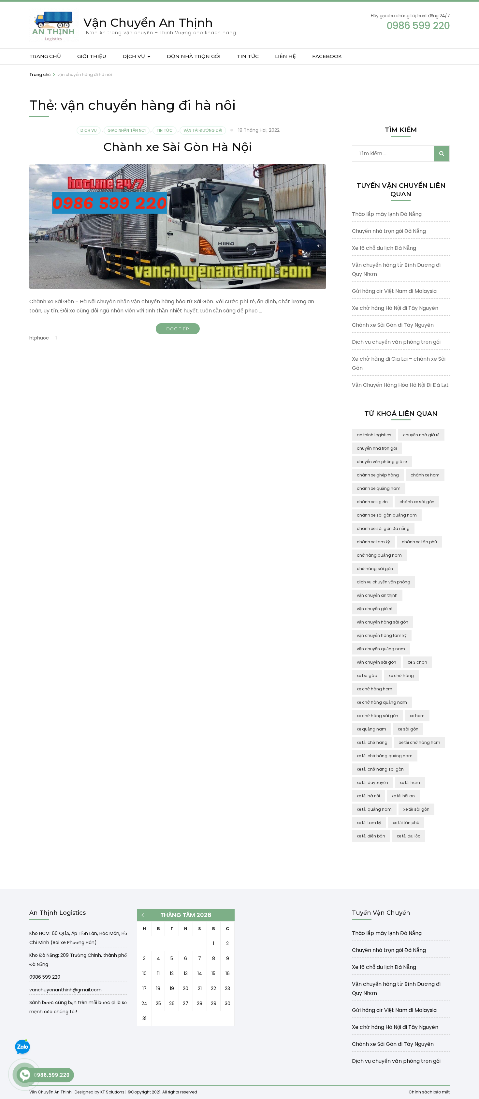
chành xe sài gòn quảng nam (387, 515)
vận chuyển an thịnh (377, 595)
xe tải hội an (403, 796)
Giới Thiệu (91, 56)
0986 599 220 (44, 977)
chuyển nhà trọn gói (377, 448)
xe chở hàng (401, 675)
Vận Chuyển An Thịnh (148, 22)
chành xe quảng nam (378, 488)
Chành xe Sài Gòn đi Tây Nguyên (393, 325)
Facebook (327, 56)
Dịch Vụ (134, 56)
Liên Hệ (285, 56)
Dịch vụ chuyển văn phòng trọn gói (396, 342)
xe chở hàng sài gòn (377, 715)
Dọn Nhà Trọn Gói (194, 56)
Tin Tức (248, 56)
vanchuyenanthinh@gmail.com (65, 989)
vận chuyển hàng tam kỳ (382, 635)
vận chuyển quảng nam (381, 649)
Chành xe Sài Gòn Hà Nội (177, 147)
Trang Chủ (45, 56)
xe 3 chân (417, 662)
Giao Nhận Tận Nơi (127, 130)
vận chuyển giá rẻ (374, 608)
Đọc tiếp (177, 328)
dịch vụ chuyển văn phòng (383, 582)
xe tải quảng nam (374, 809)
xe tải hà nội (368, 796)
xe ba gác (367, 675)
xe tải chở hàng (372, 742)
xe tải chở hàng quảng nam (385, 756)
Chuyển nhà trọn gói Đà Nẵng (389, 231)
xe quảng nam (371, 729)
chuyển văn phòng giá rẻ (382, 461)
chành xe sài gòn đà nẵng (383, 528)
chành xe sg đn (372, 501)
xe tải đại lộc (408, 836)
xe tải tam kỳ (369, 822)
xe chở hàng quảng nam (382, 702)
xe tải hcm (410, 782)
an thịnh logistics (374, 435)
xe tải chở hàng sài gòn (380, 769)
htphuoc (39, 338)
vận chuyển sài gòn (376, 662)
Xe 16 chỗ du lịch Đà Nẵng (384, 248)
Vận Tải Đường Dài (202, 130)
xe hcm (417, 715)
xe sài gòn (408, 729)
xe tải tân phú (406, 822)
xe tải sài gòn (416, 809)
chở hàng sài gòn (375, 568)
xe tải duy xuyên (372, 782)
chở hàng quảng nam (379, 555)
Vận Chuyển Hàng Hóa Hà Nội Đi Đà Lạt (400, 385)
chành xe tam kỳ (373, 542)
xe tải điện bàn (371, 836)
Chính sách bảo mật (429, 1091)
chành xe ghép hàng (378, 475)
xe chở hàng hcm (374, 689)
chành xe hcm (425, 475)
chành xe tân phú (419, 542)
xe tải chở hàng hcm (419, 742)
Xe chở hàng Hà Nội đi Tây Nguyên (395, 308)
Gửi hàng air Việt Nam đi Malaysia (394, 291)
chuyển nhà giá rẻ (421, 435)
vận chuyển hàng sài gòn (382, 622)
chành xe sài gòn (416, 501)
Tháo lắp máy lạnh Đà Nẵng (387, 214)
